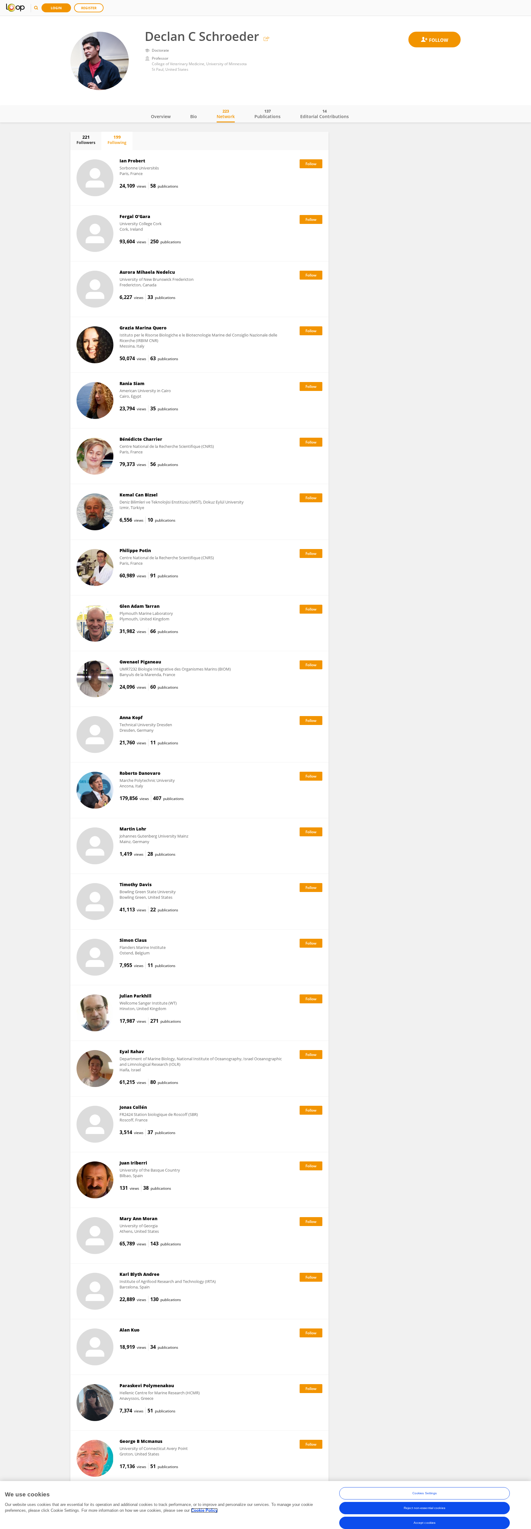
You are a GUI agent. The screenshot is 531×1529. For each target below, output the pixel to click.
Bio (193, 116)
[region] (265, 1505)
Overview (161, 116)
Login (56, 8)
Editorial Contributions (324, 113)
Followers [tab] (86, 139)
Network (226, 113)
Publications (267, 113)
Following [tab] (117, 139)
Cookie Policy (204, 1510)
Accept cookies (424, 1522)
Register (88, 8)
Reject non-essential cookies (424, 1508)
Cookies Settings (424, 1493)
